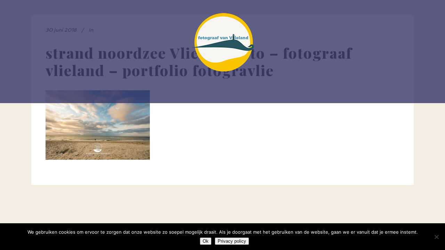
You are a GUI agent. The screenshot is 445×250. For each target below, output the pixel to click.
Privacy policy (232, 241)
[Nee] (436, 236)
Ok (206, 241)
